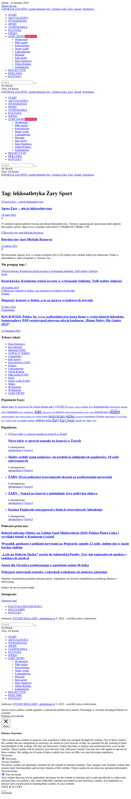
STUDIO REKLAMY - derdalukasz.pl (34, 618)
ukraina (100, 416)
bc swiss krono (22, 406)
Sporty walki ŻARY (19, 380)
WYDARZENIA (17, 20)
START (12, 14)
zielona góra (44, 420)
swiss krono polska (61, 416)
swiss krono (42, 416)
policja (59, 412)
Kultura (5, 293)
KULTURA (14, 30)
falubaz (71, 407)
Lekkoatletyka (22, 51)
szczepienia (79, 416)
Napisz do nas (9, 5)
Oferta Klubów (23, 64)
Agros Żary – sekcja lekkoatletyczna (26, 208)
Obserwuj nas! (9, 600)
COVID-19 (61, 406)
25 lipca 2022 (8, 306)
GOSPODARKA (17, 27)
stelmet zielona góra (28, 416)
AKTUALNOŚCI (18, 17)
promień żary (101, 412)
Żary (55, 420)
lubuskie (12, 412)
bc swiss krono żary (42, 406)
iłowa (91, 407)
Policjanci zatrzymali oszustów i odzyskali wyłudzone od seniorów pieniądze (54, 572)
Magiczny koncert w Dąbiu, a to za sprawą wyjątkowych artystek (47, 300)
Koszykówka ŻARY (19, 362)
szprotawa (90, 416)
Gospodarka (7, 309)
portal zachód (76, 412)
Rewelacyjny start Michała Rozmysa (26, 239)
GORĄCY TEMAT (19, 353)
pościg (86, 412)
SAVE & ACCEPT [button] (11, 786)
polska (67, 412)
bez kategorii (15, 347)
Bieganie (20, 54)
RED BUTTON (17, 70)
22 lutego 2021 (9, 246)
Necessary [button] (6, 755)
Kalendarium (22, 67)
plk (53, 412)
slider (114, 411)
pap (38, 411)
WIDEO (12, 33)
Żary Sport (67, 420)
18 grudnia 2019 (10, 287)
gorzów (78, 407)
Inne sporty (21, 57)
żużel (94, 421)
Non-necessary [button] (9, 771)
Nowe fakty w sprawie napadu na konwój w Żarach (44, 440)
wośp (14, 421)
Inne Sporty (14, 359)
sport (17, 416)
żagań (78, 420)
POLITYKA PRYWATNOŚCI (25, 606)
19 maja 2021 (8, 214)
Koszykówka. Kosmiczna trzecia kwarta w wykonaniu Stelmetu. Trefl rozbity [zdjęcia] (61, 281)
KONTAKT (15, 76)
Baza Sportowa (23, 60)
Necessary (11, 758)
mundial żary (29, 412)
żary (84, 420)
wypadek (22, 420)
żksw (89, 420)
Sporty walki (22, 48)
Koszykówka (22, 45)
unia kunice (110, 416)
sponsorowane (7, 416)
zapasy (31, 420)
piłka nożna (47, 412)
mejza (20, 412)
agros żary (7, 406)
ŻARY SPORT (22, 36)
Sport (4, 274)
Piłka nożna (21, 42)
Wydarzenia (21, 39)
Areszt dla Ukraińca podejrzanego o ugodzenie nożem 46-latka (45, 565)
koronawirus (101, 406)
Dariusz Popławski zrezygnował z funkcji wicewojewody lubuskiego (55, 509)
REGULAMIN (16, 609)
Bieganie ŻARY (17, 350)
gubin (85, 406)
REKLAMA (15, 73)
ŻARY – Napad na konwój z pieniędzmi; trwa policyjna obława (52, 493)
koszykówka (115, 407)
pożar (91, 412)
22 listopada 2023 (10, 330)
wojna (8, 420)
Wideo (11, 383)
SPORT (12, 24)
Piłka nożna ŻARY (18, 374)
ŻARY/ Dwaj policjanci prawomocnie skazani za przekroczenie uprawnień (60, 477)
